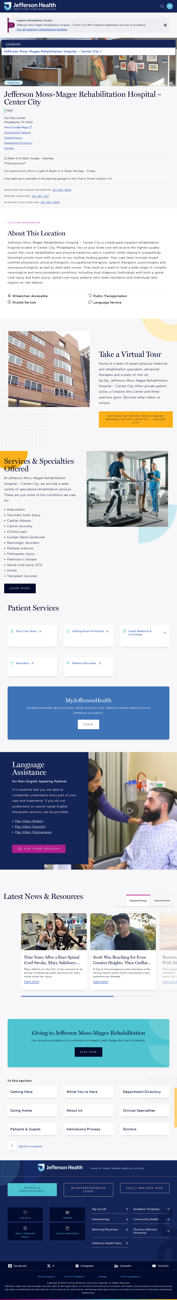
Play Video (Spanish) (30, 827)
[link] (42, 29)
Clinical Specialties (139, 1110)
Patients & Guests (25, 1129)
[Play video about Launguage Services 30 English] (110, 810)
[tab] (138, 900)
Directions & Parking (17, 132)
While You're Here (82, 1092)
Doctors (130, 1129)
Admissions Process (83, 1129)
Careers (9, 148)
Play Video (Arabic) (29, 821)
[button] (67, 996)
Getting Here (21, 1092)
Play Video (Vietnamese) (33, 832)
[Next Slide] (160, 948)
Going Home (21, 1110)
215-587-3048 (50, 202)
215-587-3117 (40, 196)
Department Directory (18, 143)
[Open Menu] (170, 6)
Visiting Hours (13, 137)
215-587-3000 (61, 190)
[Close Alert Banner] (165, 25)
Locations (13, 44)
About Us (74, 1110)
